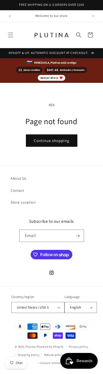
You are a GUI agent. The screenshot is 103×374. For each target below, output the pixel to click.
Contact (17, 190)
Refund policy (53, 355)
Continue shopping (51, 140)
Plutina (31, 346)
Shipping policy (29, 355)
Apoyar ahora (51, 77)
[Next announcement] (93, 16)
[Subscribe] (78, 236)
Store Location (23, 202)
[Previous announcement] (10, 16)
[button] (10, 35)
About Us (18, 178)
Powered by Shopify (50, 346)
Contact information (54, 363)
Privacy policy (78, 346)
